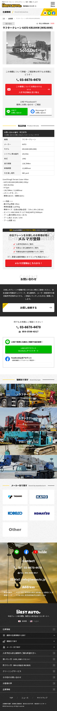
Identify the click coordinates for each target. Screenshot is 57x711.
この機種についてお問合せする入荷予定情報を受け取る (29, 89)
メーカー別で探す (13, 647)
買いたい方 (17, 659)
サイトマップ (42, 697)
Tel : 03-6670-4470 (30, 567)
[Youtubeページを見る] (40, 552)
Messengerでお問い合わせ (41, 111)
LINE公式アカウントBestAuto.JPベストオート (28, 349)
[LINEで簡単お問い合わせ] (49, 13)
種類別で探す (12, 641)
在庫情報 (10, 18)
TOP (4, 18)
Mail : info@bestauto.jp (29, 579)
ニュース (25, 697)
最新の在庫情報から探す (16, 635)
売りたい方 (17, 665)
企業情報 (6, 689)
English (36, 621)
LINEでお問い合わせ (16, 111)
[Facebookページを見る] (53, 13)
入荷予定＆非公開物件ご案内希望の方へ (19, 653)
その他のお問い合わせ (12, 677)
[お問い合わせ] (45, 13)
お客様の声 (7, 683)
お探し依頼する (28, 307)
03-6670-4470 (30, 79)
